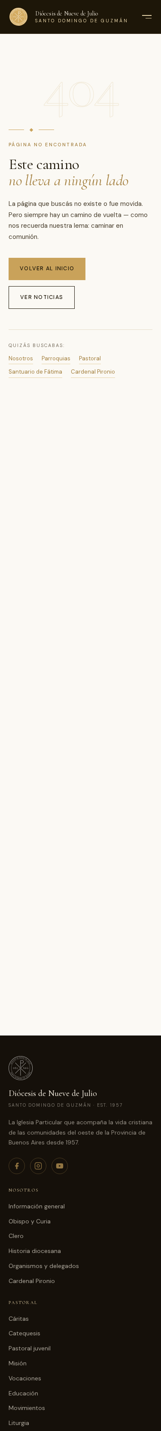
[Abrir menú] (146, 16)
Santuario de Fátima (35, 371)
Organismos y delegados (44, 1266)
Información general (37, 1206)
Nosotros (21, 358)
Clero (16, 1236)
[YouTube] (60, 1166)
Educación (23, 1393)
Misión (18, 1363)
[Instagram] (38, 1166)
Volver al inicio (47, 268)
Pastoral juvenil (30, 1348)
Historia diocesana (35, 1251)
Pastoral (90, 358)
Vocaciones (25, 1378)
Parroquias (56, 358)
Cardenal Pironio (93, 371)
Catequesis (24, 1333)
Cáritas (19, 1318)
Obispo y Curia (30, 1221)
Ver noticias (41, 297)
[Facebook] (17, 1166)
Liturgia (19, 1423)
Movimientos (27, 1408)
